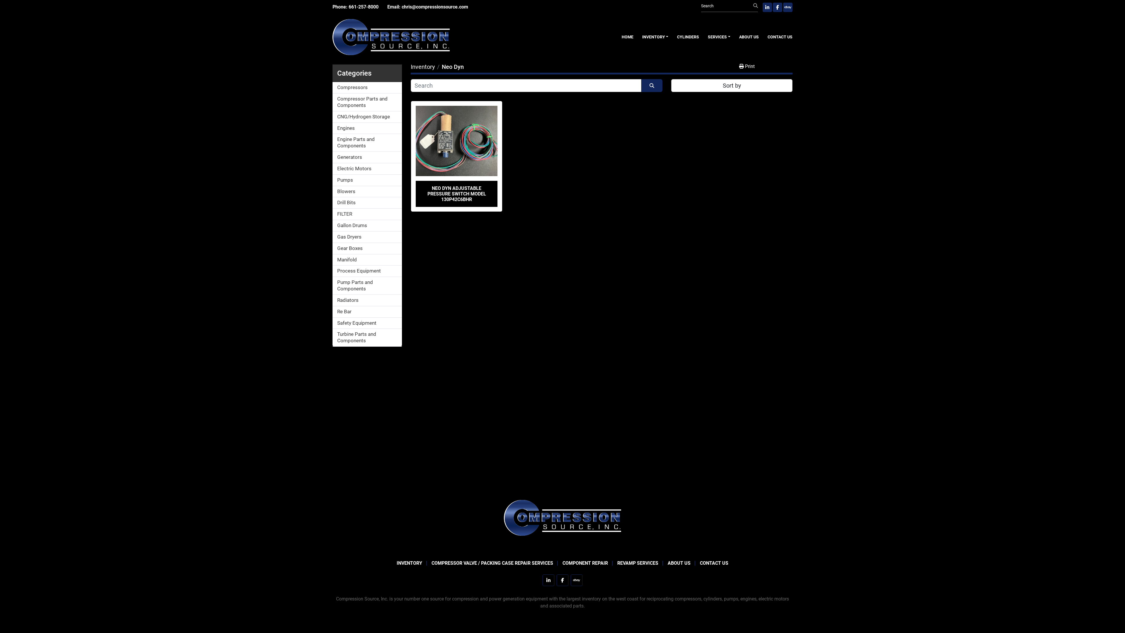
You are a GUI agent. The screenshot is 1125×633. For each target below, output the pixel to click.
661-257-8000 (364, 7)
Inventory (653, 37)
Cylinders (688, 37)
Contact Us (780, 37)
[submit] (755, 5)
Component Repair (585, 563)
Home (627, 37)
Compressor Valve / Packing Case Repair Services (492, 563)
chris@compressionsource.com (435, 7)
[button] (655, 37)
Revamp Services (637, 563)
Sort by (732, 85)
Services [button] (717, 37)
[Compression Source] (562, 517)
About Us (749, 37)
